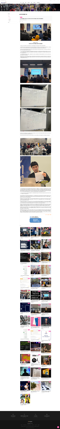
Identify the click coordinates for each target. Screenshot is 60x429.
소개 (20, 2)
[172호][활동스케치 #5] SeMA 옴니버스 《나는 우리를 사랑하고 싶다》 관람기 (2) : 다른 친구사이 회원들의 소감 (35, 378)
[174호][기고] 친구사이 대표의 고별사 (35, 262)
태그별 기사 (10, 19)
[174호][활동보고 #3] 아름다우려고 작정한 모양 (46, 249)
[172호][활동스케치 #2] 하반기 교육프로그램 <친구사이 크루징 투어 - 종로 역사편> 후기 (35, 365)
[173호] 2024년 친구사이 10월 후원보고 (35, 339)
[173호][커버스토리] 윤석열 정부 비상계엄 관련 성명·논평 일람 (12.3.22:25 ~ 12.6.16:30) (35, 301)
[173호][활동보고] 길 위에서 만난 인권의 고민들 (24, 300)
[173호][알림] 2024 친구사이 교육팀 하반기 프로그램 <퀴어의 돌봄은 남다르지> (25, 351)
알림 (25, 2)
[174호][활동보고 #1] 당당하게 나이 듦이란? (35, 237)
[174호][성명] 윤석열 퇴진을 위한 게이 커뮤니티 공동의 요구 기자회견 (35, 288)
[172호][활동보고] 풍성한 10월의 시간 (45, 353)
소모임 (12, 22)
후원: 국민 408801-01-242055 (3, 0)
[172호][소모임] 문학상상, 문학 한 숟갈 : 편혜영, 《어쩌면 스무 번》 (35, 391)
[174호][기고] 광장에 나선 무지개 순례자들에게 (34, 275)
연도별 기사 (33, 8)
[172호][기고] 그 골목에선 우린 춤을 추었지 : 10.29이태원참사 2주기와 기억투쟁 (46, 391)
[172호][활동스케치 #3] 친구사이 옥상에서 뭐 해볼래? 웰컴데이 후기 (46, 366)
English (51, 0)
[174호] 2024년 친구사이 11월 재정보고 (24, 275)
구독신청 (9, 20)
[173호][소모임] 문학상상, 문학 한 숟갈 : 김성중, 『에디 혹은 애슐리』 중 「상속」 (35, 327)
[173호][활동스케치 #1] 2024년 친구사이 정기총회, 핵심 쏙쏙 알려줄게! (45, 301)
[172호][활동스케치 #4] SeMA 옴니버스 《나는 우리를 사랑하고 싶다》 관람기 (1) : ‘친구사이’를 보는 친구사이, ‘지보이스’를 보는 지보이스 (25, 377)
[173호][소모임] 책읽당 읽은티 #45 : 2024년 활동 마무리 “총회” (35, 314)
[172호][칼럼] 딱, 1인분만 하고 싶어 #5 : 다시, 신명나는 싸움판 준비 (24, 404)
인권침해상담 (38, 2)
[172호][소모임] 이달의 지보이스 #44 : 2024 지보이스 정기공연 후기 (24, 391)
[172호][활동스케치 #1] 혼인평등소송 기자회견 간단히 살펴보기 (24, 364)
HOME (27, 8)
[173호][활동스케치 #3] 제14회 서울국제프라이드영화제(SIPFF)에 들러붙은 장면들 (45, 314)
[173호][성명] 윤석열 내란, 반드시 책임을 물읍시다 (45, 341)
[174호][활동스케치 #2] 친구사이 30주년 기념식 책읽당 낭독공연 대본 (45, 262)
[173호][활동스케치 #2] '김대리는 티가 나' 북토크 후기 (25, 313)
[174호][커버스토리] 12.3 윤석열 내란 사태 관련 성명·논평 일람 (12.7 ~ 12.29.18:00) (25, 250)
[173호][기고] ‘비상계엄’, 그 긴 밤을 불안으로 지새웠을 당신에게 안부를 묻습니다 (45, 328)
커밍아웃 (29, 2)
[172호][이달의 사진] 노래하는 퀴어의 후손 (35, 351)
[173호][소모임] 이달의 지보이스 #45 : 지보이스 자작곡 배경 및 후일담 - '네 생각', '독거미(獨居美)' (25, 326)
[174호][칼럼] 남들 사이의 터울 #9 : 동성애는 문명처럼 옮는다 (45, 275)
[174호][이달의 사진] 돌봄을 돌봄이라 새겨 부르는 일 (25, 237)
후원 (31, 2)
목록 (20, 225)
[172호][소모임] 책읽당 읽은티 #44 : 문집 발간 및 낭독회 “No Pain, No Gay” (45, 378)
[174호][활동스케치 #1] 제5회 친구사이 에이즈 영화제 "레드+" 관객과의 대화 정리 (35, 250)
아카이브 (34, 2)
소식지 (30, 8)
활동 (23, 2)
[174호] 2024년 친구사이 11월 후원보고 (24, 287)
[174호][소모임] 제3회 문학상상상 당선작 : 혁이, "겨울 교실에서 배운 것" (25, 263)
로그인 (54, 0)
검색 (58, 0)
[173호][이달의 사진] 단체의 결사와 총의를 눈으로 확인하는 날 (46, 288)
